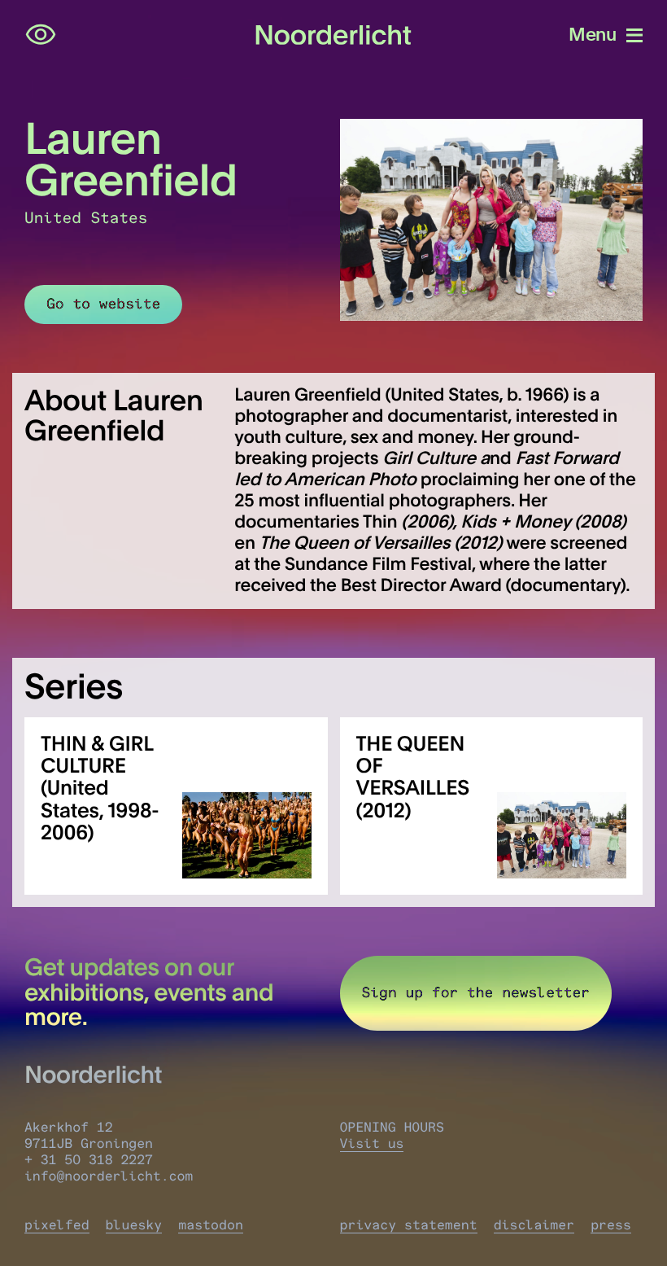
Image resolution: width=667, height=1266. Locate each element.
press (611, 1225)
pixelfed (56, 1225)
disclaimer (534, 1225)
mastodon (210, 1225)
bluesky (134, 1225)
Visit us (372, 1144)
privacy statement (408, 1225)
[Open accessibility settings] (40, 35)
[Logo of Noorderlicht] (333, 35)
